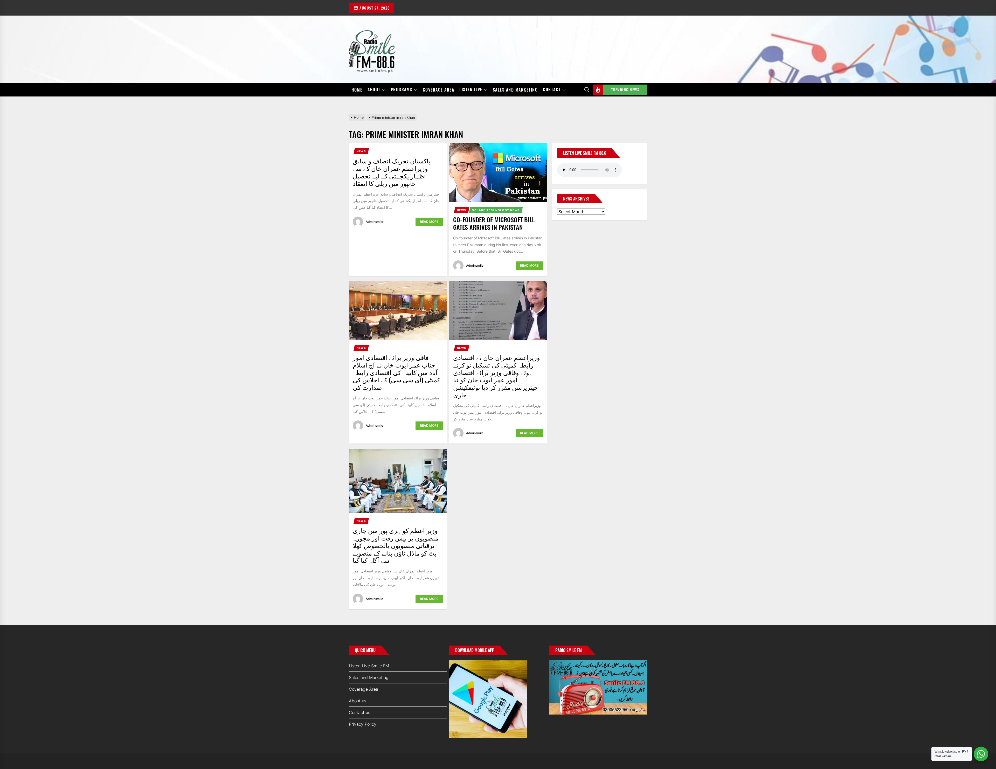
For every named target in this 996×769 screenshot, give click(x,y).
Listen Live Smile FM (369, 665)
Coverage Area (438, 89)
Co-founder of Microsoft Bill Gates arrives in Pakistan (494, 223)
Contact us (359, 712)
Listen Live (470, 90)
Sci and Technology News (496, 210)
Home (356, 89)
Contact (552, 90)
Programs (401, 90)
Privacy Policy (362, 724)
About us (357, 700)
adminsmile (374, 222)
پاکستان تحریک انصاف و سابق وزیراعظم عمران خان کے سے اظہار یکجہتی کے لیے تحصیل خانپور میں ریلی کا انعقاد (391, 172)
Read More (429, 222)
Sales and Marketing (515, 89)
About (374, 90)
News (361, 151)
